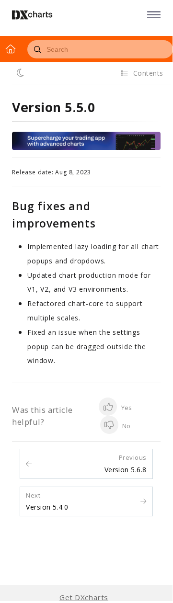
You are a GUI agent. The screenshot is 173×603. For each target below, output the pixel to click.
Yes (125, 407)
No (125, 425)
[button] (152, 14)
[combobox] (100, 49)
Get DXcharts (83, 597)
